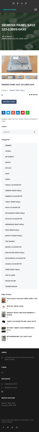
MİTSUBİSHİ (9, 157)
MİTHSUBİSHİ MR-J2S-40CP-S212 (19, 336)
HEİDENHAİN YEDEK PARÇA (14, 224)
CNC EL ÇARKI (10, 275)
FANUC (7, 179)
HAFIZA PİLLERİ (10, 281)
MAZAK (8, 162)
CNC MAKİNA (10, 241)
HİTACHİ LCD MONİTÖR (13, 219)
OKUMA (8, 151)
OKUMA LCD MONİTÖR (13, 264)
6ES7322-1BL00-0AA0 (15, 306)
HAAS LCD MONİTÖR (12, 207)
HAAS (7, 174)
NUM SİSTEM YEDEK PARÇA (14, 253)
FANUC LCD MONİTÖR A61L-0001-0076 (21, 321)
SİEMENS (8, 145)
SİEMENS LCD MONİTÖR (13, 196)
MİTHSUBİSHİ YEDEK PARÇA (15, 213)
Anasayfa (8, 36)
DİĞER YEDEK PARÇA (12, 269)
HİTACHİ (8, 168)
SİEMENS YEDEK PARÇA (17, 90)
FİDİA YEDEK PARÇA (12, 230)
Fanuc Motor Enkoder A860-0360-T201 (22, 299)
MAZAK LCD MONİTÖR (13, 247)
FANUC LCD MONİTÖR (13, 185)
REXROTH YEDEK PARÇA (13, 236)
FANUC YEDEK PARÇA (12, 202)
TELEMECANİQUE (11, 286)
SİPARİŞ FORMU (9, 102)
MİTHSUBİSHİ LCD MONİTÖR (15, 258)
